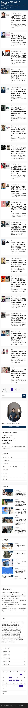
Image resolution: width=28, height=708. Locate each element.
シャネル (17, 624)
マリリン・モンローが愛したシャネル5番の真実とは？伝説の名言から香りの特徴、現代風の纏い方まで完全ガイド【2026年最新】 (20, 522)
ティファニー (5, 624)
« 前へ (3, 389)
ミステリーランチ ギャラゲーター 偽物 (20, 554)
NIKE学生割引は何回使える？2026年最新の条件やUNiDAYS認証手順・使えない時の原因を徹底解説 (20, 503)
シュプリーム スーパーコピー (9, 440)
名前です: (4, 423)
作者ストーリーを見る (14, 426)
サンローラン (8, 639)
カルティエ (17, 362)
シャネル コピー (5, 442)
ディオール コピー (6, 443)
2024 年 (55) (6, 658)
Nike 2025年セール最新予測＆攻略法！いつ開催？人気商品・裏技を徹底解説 (18, 300)
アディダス (20, 216)
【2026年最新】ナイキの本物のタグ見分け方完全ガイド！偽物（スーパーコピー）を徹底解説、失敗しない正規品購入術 (18, 111)
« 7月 (3, 693)
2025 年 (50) (6, 654)
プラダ (15, 382)
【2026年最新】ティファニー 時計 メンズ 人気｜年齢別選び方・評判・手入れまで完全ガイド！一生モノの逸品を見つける (20, 512)
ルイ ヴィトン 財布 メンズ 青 (18, 44)
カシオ (3, 639)
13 (14, 680)
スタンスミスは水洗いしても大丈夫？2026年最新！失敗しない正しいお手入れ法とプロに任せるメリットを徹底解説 (18, 208)
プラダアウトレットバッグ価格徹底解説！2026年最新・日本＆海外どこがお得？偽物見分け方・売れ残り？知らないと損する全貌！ (18, 373)
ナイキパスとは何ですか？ (17, 176)
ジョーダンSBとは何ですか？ (18, 62)
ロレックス (8, 622)
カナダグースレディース (17, 639)
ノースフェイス (20, 158)
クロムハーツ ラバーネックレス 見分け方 (20, 546)
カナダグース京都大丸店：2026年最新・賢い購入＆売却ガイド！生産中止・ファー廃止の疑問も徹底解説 (20, 530)
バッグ (12, 367)
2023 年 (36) (6, 661)
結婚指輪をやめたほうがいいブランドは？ (11, 632)
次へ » (7, 391)
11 (2, 391)
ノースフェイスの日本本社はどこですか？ (20, 562)
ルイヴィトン (14, 45)
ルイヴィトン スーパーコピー (9, 439)
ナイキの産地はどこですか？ (18, 25)
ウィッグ (6, 460)
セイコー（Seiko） (6, 634)
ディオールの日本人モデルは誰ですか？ (11, 604)
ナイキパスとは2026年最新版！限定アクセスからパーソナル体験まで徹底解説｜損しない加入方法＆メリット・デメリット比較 (18, 169)
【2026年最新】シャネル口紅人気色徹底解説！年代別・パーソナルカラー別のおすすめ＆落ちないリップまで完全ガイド (20, 494)
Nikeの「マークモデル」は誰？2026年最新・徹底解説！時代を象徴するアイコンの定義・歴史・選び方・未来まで (18, 131)
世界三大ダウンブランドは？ (8, 642)
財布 (12, 33)
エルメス (22, 637)
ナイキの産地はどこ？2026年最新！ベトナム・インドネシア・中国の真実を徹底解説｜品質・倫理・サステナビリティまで (18, 18)
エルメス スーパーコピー (7, 435)
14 (17, 680)
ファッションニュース (16, 13)
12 (10, 680)
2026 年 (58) (6, 651)
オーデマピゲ (11, 624)
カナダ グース (5, 627)
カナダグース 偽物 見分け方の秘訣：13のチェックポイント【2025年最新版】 (20, 571)
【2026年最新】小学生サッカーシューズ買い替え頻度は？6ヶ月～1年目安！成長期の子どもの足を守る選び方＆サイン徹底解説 (18, 282)
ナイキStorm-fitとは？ (16, 80)
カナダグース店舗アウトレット (15, 627)
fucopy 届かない (6, 437)
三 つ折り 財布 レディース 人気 (20, 579)
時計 (12, 349)
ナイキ (12, 27)
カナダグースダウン (15, 634)
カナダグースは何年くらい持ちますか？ (10, 637)
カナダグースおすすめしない (8, 629)
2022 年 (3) (6, 664)
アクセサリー (7, 457)
